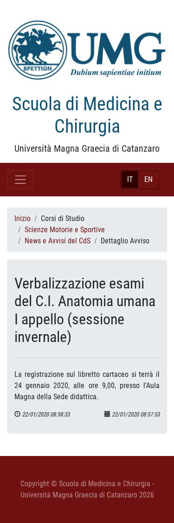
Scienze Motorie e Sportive (65, 229)
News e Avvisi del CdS (57, 240)
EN (148, 179)
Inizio (22, 218)
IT (130, 179)
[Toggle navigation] (20, 179)
